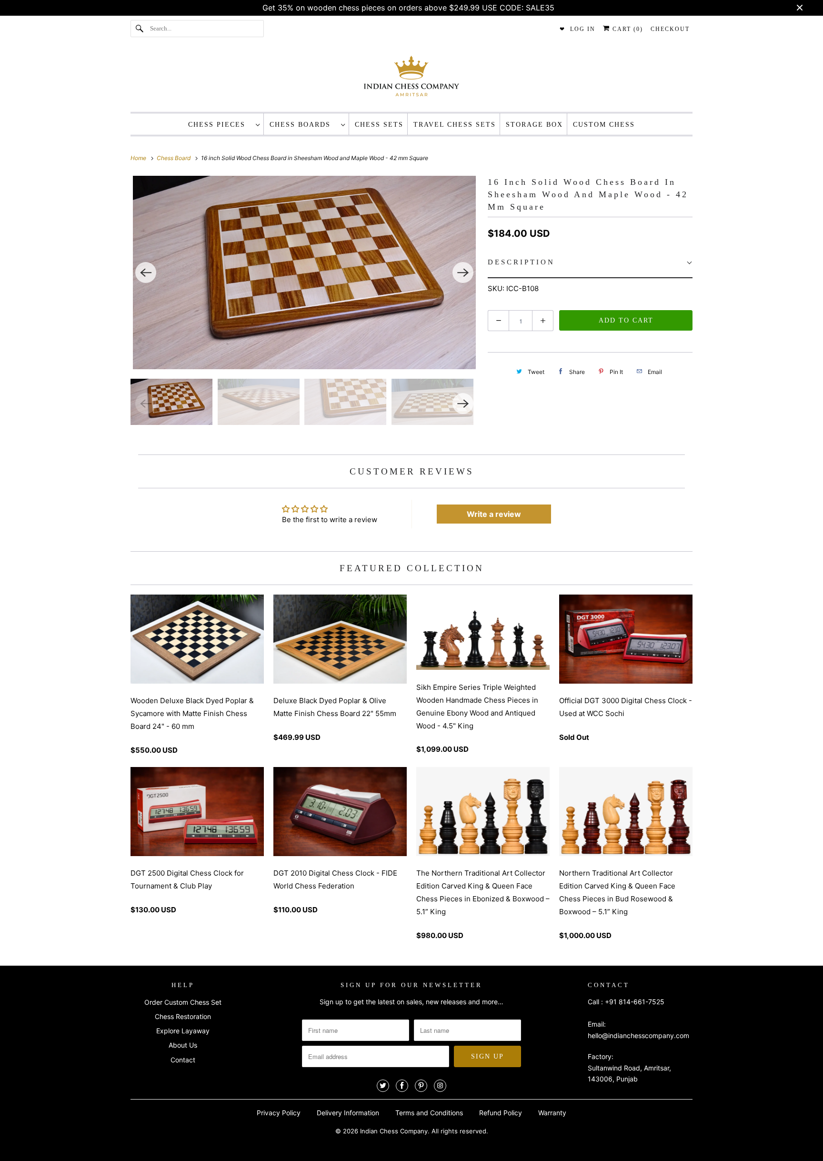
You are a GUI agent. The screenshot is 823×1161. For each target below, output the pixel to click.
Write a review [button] (494, 514)
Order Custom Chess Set (182, 1002)
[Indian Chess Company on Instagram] (440, 1086)
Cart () (626, 29)
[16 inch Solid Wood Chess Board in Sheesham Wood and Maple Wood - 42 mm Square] (304, 272)
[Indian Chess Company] (411, 79)
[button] (590, 262)
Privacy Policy (279, 1113)
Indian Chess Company (394, 1131)
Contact (183, 1060)
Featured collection (412, 568)
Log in (582, 29)
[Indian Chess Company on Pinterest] (421, 1086)
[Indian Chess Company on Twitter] (383, 1086)
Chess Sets (379, 124)
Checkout (670, 29)
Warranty (552, 1113)
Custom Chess (604, 124)
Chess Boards (303, 124)
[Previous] (145, 272)
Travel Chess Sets (454, 124)
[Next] (462, 272)
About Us (183, 1045)
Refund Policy (500, 1113)
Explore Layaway (183, 1031)
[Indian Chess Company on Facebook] (402, 1086)
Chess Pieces (219, 124)
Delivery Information (348, 1113)
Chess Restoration (183, 1016)
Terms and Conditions (429, 1113)
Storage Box (534, 124)
